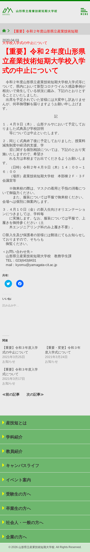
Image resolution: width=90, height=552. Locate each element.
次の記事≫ (35, 394)
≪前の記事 (11, 394)
